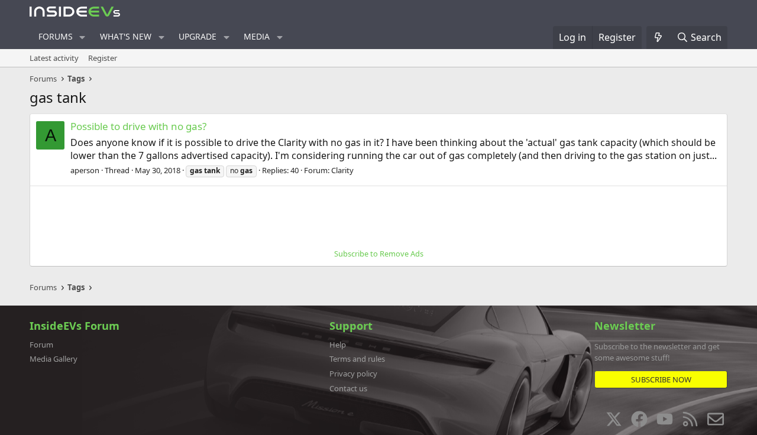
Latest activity (54, 58)
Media (257, 36)
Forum (41, 344)
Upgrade (197, 36)
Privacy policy (353, 373)
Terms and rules (357, 358)
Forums (55, 36)
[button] (82, 37)
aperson (84, 170)
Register (102, 58)
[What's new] (658, 37)
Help (337, 344)
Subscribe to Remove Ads (378, 253)
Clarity (342, 170)
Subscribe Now (661, 379)
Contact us (348, 388)
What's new (125, 36)
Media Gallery (53, 358)
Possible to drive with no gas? (138, 126)
